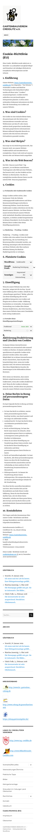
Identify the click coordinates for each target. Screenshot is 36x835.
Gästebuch (7, 806)
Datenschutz (7, 829)
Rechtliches (7, 796)
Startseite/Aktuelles (10, 765)
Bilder (5, 779)
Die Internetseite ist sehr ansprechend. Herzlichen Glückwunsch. (15, 599)
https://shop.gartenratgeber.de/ (15, 719)
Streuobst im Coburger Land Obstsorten (14, 790)
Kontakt (6, 801)
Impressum (7, 816)
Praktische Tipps (9, 774)
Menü (6, 35)
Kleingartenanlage (10, 784)
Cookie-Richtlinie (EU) (12, 811)
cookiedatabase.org (9, 554)
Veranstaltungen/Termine (13, 770)
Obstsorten (7, 821)
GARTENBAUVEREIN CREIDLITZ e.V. (15, 28)
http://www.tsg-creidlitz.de (21, 741)
